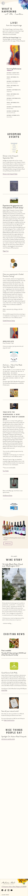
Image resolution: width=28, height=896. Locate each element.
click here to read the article (8, 739)
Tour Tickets (6, 471)
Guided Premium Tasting (9, 320)
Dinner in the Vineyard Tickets (10, 174)
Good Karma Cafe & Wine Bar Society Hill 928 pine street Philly (14, 689)
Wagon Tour (6, 251)
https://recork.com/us (9, 720)
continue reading (7, 623)
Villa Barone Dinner (7, 495)
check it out (8, 543)
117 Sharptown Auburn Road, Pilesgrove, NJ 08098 (13, 886)
